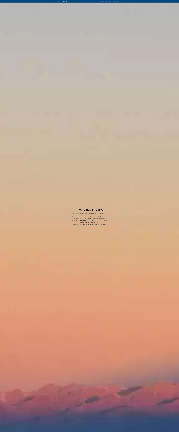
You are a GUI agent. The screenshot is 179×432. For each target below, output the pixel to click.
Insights (106, 1)
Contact (118, 1)
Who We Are (89, 1)
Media (110, 1)
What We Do (95, 1)
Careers (114, 1)
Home (85, 1)
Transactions (102, 1)
